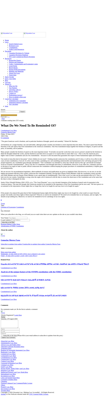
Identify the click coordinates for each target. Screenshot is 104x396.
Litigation (4, 381)
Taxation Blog (5, 390)
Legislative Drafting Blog (9, 379)
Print (3, 119)
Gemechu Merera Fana (8, 132)
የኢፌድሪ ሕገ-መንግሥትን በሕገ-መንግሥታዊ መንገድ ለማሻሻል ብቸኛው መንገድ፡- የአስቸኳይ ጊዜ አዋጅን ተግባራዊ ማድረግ (45, 264)
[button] (6, 42)
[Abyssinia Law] (23, 37)
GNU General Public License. (39, 394)
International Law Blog (8, 374)
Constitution (20, 207)
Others (3, 385)
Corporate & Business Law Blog (11, 363)
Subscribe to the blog (8, 222)
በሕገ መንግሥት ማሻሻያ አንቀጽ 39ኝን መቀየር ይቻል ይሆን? (23, 288)
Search (3, 109)
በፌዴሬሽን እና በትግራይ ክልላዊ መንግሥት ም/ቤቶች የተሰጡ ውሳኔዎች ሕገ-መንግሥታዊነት (34, 295)
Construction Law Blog (8, 359)
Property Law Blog (7, 387)
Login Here (18, 315)
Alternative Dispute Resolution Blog (12, 346)
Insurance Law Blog (7, 370)
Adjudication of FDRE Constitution (12, 226)
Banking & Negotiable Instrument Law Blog (15, 350)
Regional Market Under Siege (10, 224)
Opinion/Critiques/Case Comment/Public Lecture (16, 383)
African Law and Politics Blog (10, 345)
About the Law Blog (7, 341)
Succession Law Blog (8, 389)
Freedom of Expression (8, 207)
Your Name (4, 218)
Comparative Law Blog (8, 356)
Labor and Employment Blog (10, 378)
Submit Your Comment (8, 337)
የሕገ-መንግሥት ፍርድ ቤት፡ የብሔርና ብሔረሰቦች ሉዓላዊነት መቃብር (26, 280)
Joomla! (3, 394)
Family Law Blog (6, 367)
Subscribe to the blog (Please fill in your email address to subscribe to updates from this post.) (33, 335)
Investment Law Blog (8, 376)
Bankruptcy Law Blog (8, 352)
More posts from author (8, 252)
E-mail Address (6, 220)
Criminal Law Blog (7, 365)
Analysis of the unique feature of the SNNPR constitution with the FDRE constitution (36, 272)
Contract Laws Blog (7, 361)
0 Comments (5, 138)
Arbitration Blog (6, 348)
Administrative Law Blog (9, 343)
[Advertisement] (52, 15)
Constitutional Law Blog (9, 130)
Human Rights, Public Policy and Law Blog (15, 368)
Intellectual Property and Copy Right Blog (14, 372)
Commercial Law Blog (8, 354)
